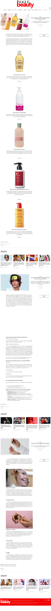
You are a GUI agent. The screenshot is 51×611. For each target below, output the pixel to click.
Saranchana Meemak (4, 267)
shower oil (4, 244)
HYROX (12, 298)
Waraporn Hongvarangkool (40, 448)
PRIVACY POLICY (16, 603)
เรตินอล (8, 459)
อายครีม (21, 536)
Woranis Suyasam (41, 24)
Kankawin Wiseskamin (17, 429)
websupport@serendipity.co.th (35, 603)
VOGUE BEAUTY (17, 590)
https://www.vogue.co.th (42, 602)
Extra (40, 9)
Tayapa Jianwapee (17, 267)
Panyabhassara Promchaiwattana (31, 267)
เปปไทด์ (8, 502)
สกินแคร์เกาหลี (26, 531)
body (8, 244)
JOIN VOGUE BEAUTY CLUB (46, 609)
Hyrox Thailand (7, 406)
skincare (6, 244)
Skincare (4, 568)
